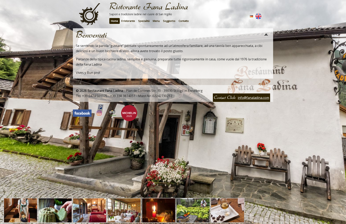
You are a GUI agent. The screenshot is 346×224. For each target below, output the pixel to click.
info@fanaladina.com (253, 97)
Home (114, 21)
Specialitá (144, 21)
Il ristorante (128, 21)
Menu (156, 21)
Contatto (184, 21)
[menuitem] (114, 21)
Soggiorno (169, 21)
